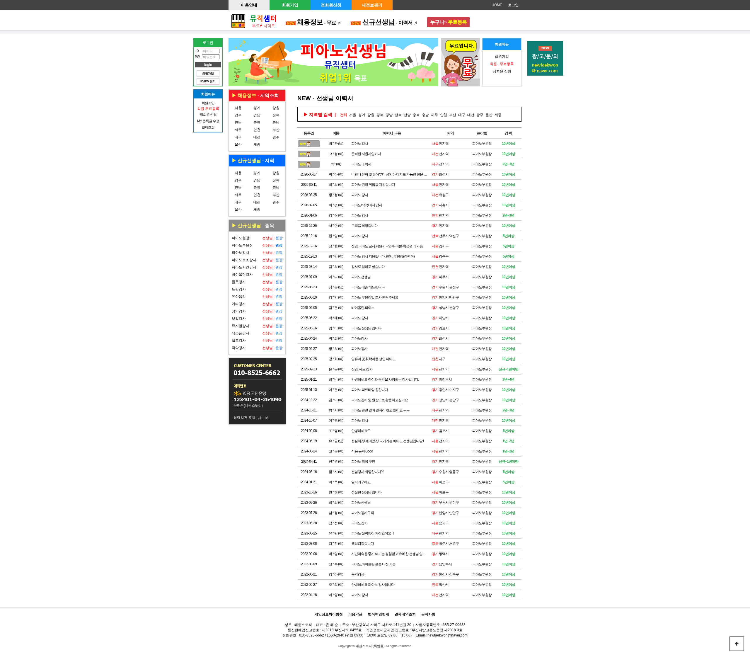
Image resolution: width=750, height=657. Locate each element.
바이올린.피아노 (362, 308)
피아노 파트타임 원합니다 (369, 390)
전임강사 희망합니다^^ (367, 472)
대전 (256, 137)
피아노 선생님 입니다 (366, 328)
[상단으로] (736, 643)
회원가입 (290, 5)
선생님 (267, 238)
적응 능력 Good (362, 451)
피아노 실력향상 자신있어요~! (372, 533)
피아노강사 (359, 338)
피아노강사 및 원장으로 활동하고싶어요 (379, 400)
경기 (256, 108)
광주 (275, 137)
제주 (238, 130)
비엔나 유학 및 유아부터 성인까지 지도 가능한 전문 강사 (390, 174)
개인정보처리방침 (329, 614)
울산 (238, 144)
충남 (275, 122)
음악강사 (357, 574)
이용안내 (249, 5)
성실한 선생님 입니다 (366, 492)
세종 (256, 144)
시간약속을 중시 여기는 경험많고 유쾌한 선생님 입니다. (390, 554)
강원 (275, 108)
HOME (497, 5)
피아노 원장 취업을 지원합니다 (373, 185)
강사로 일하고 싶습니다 (368, 267)
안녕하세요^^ (360, 431)
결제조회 (208, 127)
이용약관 (355, 614)
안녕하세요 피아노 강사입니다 (372, 585)
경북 (238, 115)
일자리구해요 (361, 482)
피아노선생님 (361, 277)
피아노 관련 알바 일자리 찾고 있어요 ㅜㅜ (380, 410)
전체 (343, 115)
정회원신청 (331, 5)
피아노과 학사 (361, 164)
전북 (275, 115)
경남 (256, 115)
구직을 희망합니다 (364, 226)
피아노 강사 (359, 144)
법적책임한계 (378, 614)
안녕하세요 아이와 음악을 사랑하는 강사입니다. (385, 379)
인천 (256, 130)
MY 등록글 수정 (208, 121)
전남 (238, 122)
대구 (238, 137)
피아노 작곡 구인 (363, 461)
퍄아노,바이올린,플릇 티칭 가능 (373, 564)
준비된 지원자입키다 (366, 154)
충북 (256, 122)
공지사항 (428, 614)
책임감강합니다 (362, 544)
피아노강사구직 (362, 513)
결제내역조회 (405, 614)
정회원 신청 (502, 71)
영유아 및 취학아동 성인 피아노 (373, 359)
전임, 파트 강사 (361, 369)
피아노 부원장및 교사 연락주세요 (374, 297)
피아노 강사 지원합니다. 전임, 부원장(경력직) (383, 256)
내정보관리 (372, 5)
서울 (238, 108)
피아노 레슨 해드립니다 (368, 287)
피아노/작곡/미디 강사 (366, 205)
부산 (275, 130)
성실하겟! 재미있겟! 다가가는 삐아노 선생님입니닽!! (387, 441)
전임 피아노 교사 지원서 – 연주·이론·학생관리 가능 (387, 246)
